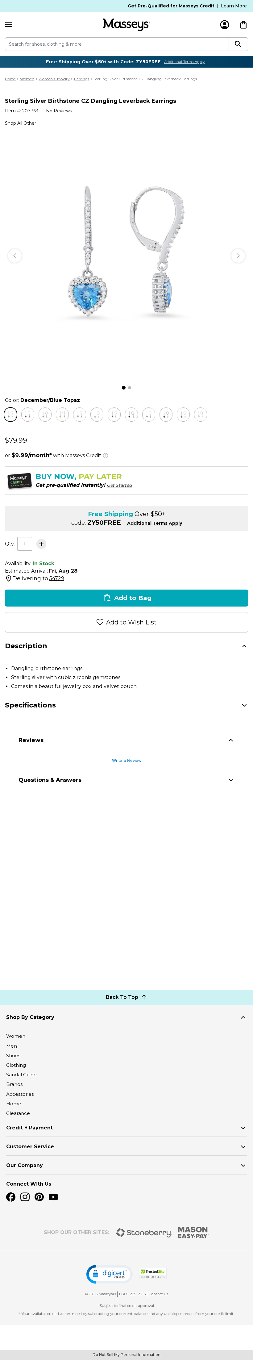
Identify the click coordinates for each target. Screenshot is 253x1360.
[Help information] (105, 455)
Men (11, 1046)
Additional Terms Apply (184, 62)
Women (27, 79)
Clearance (18, 1113)
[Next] (238, 256)
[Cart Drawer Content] (243, 24)
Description (26, 646)
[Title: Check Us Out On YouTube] (53, 1197)
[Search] (238, 44)
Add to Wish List (131, 622)
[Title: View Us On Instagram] (25, 1197)
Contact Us (158, 1293)
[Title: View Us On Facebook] (10, 1197)
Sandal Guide (21, 1075)
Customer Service (30, 1146)
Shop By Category (30, 1017)
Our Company (24, 1165)
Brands (14, 1084)
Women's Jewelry (54, 79)
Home (10, 79)
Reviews (31, 740)
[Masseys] (126, 25)
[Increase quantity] (41, 544)
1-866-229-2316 (132, 1293)
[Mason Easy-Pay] (193, 1232)
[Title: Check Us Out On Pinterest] (39, 1197)
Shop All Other (20, 123)
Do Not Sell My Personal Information (126, 1354)
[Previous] (15, 256)
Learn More (234, 6)
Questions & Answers (50, 780)
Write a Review (126, 760)
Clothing (16, 1065)
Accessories (20, 1094)
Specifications (30, 705)
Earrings (81, 79)
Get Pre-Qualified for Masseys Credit (171, 6)
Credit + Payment (29, 1128)
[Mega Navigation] (8, 25)
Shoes (13, 1055)
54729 (56, 578)
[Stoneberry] (143, 1232)
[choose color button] (10, 414)
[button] (109, 1274)
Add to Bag (132, 598)
